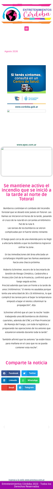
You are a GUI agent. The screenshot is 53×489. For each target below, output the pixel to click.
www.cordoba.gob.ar (26, 106)
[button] (26, 28)
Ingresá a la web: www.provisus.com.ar (27, 479)
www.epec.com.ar (26, 144)
